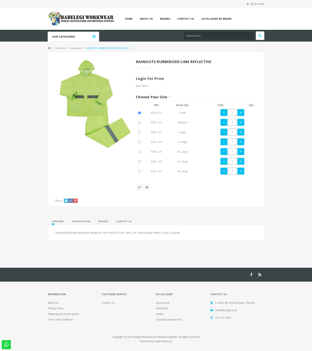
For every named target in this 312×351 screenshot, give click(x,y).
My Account (257, 3)
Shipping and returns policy (63, 314)
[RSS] (260, 274)
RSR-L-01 (156, 112)
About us (53, 302)
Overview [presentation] (58, 221)
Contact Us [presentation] (124, 221)
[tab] (58, 221)
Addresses (162, 308)
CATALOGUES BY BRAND (216, 18)
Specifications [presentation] (81, 221)
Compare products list (169, 319)
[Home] (49, 48)
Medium (182, 122)
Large (182, 132)
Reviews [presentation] (103, 221)
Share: (58, 200)
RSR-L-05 (156, 151)
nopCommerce (163, 341)
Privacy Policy (56, 308)
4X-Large (182, 171)
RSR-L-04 (156, 142)
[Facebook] (251, 274)
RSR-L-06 (156, 161)
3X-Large (182, 161)
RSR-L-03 (156, 132)
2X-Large (182, 151)
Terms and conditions (60, 319)
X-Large (182, 142)
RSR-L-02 (156, 122)
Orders (160, 314)
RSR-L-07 (156, 171)
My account (163, 302)
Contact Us (108, 302)
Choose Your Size (152, 96)
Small (182, 112)
